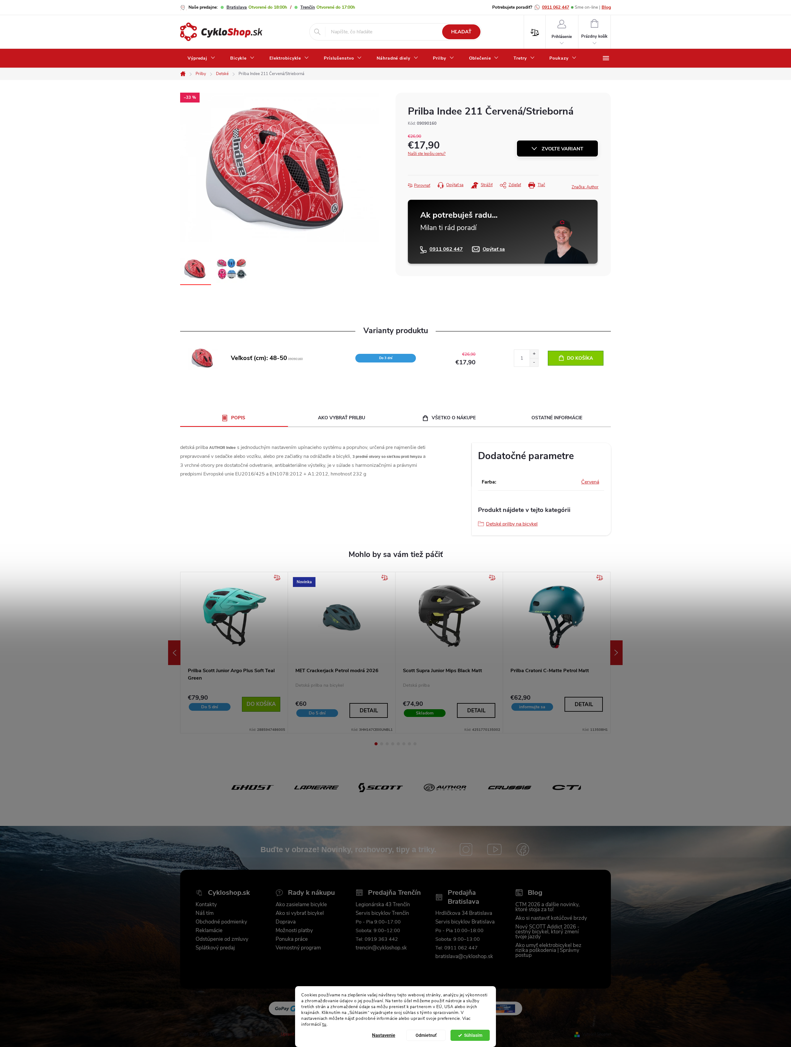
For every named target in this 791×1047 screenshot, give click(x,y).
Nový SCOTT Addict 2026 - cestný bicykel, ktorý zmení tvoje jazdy (547, 931)
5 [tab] (398, 743)
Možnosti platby (294, 930)
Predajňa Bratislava (463, 897)
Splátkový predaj (215, 947)
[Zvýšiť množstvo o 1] (534, 354)
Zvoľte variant (562, 148)
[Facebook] (523, 849)
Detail (369, 710)
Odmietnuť (426, 1035)
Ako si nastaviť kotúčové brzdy (551, 918)
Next (616, 652)
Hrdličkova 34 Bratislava (463, 913)
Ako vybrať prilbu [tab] (341, 418)
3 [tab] (387, 743)
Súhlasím (473, 1035)
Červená (590, 482)
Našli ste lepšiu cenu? (427, 154)
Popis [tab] (238, 418)
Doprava (286, 921)
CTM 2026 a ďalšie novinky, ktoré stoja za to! (547, 907)
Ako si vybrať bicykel (300, 913)
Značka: (585, 187)
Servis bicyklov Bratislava (465, 921)
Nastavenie (383, 1035)
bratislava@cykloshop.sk (464, 956)
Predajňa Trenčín (394, 892)
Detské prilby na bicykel (512, 524)
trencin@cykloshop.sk (381, 947)
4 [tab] (392, 743)
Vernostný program (298, 947)
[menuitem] (201, 58)
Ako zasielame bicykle (301, 904)
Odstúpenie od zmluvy (222, 939)
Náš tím (205, 913)
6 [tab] (403, 743)
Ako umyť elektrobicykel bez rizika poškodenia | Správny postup (548, 950)
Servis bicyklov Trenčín (382, 913)
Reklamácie (209, 930)
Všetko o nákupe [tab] (454, 418)
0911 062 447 (555, 7)
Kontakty (206, 904)
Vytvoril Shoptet (596, 1034)
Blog (606, 7)
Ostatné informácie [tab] (556, 418)
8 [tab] (415, 743)
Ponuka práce (292, 939)
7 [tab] (409, 743)
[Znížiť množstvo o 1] (534, 362)
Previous (174, 652)
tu (324, 1024)
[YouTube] (494, 849)
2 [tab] (381, 743)
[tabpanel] (234, 652)
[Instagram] (466, 849)
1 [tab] (376, 743)
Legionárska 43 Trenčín (383, 904)
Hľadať (461, 31)
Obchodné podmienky (221, 921)
